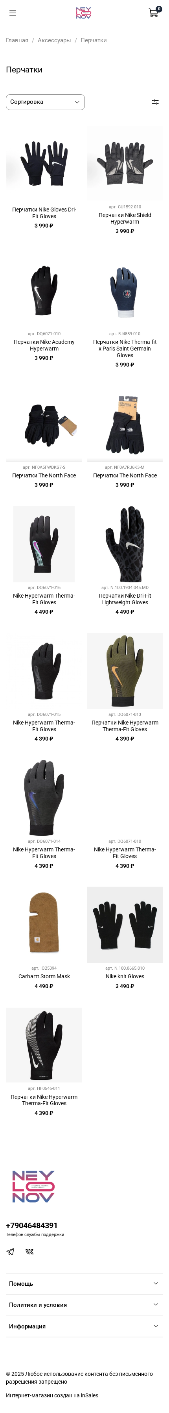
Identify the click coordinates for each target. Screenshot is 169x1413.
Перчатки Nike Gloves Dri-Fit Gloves (44, 212)
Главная (17, 40)
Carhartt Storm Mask (44, 976)
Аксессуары (54, 40)
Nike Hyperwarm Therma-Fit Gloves (44, 599)
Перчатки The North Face (44, 475)
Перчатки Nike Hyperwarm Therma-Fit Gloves (125, 725)
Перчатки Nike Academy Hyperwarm (44, 345)
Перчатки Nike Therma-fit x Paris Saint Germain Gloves (125, 348)
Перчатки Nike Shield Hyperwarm (125, 218)
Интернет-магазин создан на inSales (52, 1395)
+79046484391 (32, 1225)
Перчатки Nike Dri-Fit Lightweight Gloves (125, 599)
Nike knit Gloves (125, 976)
